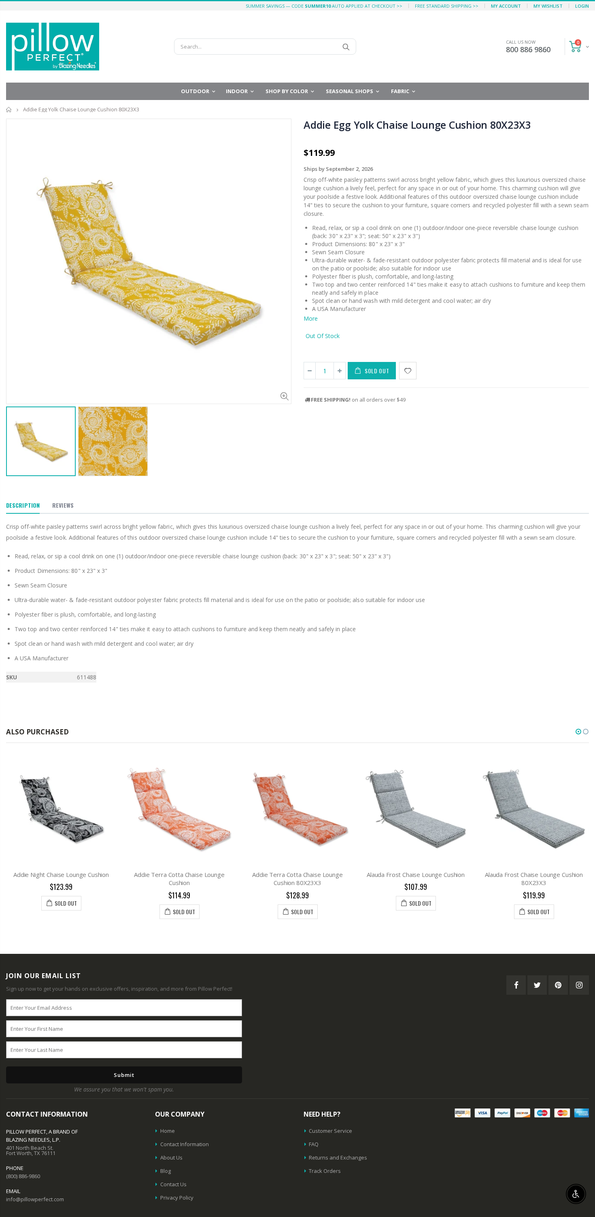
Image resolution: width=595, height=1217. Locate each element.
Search (346, 46)
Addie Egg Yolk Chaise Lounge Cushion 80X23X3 (417, 125)
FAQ (314, 1144)
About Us (171, 1157)
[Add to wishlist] (407, 370)
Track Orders (325, 1170)
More (311, 318)
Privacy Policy (176, 1197)
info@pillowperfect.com (35, 1199)
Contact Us (173, 1184)
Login (582, 6)
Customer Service (330, 1130)
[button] (578, 731)
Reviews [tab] (63, 505)
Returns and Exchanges (338, 1157)
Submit (124, 1075)
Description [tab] (23, 505)
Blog (165, 1170)
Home (9, 109)
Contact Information (184, 1144)
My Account (506, 6)
